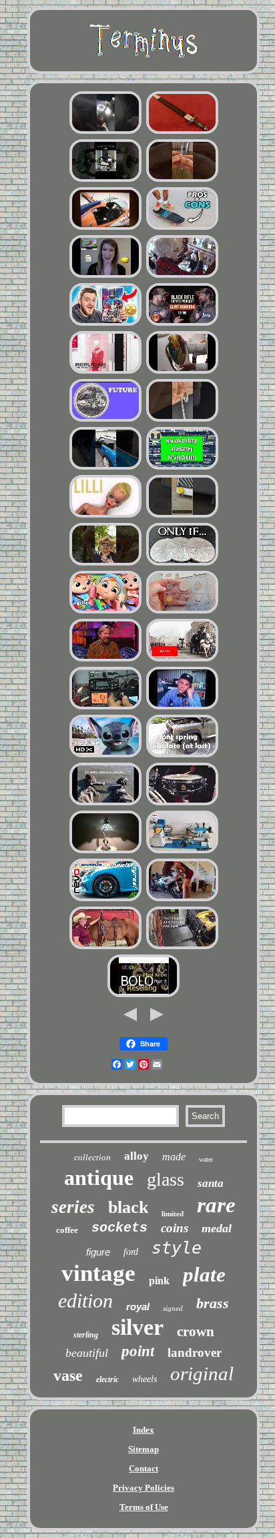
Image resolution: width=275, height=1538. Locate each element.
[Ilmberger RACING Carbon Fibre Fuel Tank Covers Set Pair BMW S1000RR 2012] (182, 900)
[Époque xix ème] (182, 660)
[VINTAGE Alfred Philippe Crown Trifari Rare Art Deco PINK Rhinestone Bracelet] (143, 995)
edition (85, 1301)
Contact (143, 1468)
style (177, 1248)
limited (173, 1214)
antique (98, 1178)
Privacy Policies (143, 1488)
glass (165, 1179)
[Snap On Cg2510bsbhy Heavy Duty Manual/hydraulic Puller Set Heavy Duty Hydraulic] (105, 180)
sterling (85, 1335)
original (202, 1373)
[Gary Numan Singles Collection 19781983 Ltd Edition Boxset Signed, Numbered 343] (105, 372)
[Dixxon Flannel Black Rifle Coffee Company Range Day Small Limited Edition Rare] (182, 324)
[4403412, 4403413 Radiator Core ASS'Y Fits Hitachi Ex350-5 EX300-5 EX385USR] (182, 516)
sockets (119, 1228)
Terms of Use (143, 1507)
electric (107, 1379)
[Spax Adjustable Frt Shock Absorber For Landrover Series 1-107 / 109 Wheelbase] (182, 756)
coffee (67, 1230)
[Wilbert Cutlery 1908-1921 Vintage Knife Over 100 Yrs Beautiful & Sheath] (105, 804)
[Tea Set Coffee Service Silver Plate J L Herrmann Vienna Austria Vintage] (105, 132)
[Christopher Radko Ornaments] (105, 660)
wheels (144, 1379)
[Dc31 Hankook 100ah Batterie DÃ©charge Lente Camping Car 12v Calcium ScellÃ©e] (182, 468)
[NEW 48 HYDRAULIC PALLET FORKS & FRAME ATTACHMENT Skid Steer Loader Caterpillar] (182, 948)
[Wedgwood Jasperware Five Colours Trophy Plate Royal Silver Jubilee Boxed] (105, 324)
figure (98, 1252)
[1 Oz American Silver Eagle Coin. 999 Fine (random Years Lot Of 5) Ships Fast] (182, 564)
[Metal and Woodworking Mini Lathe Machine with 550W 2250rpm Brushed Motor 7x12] (182, 852)
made (174, 1156)
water (206, 1159)
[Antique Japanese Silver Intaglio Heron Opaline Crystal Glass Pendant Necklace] (182, 420)
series (73, 1207)
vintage (98, 1273)
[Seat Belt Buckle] (105, 612)
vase (68, 1375)
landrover (195, 1352)
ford (130, 1252)
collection (92, 1157)
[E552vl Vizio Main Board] (105, 276)
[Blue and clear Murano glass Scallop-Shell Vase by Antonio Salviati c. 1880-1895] (182, 372)
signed (173, 1308)
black (128, 1207)
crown (195, 1332)
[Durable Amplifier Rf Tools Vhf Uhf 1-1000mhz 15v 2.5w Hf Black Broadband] (105, 708)
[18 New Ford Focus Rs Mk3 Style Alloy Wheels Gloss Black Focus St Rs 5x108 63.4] (105, 900)
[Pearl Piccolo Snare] (182, 804)
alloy (136, 1156)
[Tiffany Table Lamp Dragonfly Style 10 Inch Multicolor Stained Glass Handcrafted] (105, 852)
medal (217, 1228)
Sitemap (143, 1449)
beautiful (86, 1352)
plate (204, 1274)
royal (138, 1306)
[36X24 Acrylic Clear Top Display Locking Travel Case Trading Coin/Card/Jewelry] (182, 180)
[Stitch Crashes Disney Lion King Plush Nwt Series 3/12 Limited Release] (105, 756)
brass (212, 1303)
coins (174, 1228)
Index (143, 1430)
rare (216, 1205)
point (137, 1351)
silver (137, 1327)
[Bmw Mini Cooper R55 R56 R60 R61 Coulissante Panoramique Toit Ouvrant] (105, 468)
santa (211, 1183)
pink (159, 1280)
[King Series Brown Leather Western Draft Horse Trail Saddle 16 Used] (105, 948)
